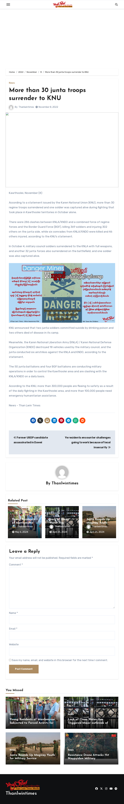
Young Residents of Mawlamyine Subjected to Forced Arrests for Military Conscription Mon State (32, 723)
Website (14, 644)
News (12, 83)
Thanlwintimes (26, 107)
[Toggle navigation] (8, 4)
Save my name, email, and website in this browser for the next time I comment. (60, 660)
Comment (16, 564)
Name (13, 612)
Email (13, 628)
